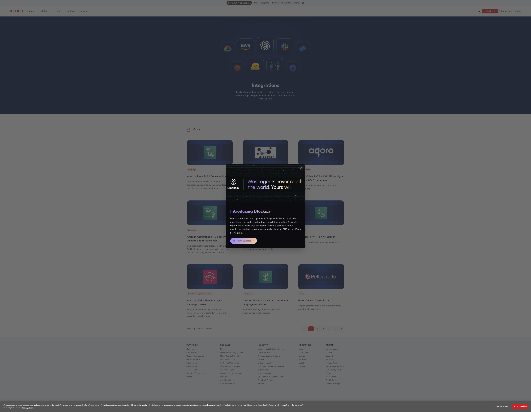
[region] (265, 406)
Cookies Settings (502, 406)
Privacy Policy (27, 408)
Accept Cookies (520, 406)
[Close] (301, 168)
